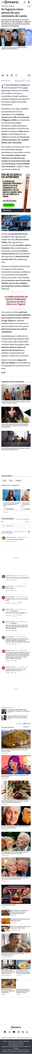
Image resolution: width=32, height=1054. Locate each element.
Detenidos (18, 480)
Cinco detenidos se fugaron (17, 85)
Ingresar (24, 2)
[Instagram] (18, 1032)
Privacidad (27, 1037)
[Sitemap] (27, 1032)
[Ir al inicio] (11, 2)
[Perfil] (16, 1028)
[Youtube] (14, 1032)
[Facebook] (5, 1032)
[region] (16, 621)
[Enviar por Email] (16, 75)
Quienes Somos (12, 1037)
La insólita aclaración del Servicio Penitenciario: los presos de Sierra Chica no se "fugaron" (16, 300)
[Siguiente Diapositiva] (29, 499)
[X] (9, 1032)
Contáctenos (20, 1037)
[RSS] (23, 1032)
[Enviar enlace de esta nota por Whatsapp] (11, 75)
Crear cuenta (26, 519)
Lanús (4, 480)
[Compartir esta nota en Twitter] (7, 75)
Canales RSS (4, 1037)
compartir (20, 541)
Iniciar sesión (19, 519)
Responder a (12, 610)
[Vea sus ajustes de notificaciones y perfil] (29, 2)
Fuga (11, 480)
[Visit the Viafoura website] (27, 723)
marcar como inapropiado (26, 542)
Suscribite (8, 205)
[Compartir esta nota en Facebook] (2, 75)
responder (8, 541)
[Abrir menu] (2, 2)
